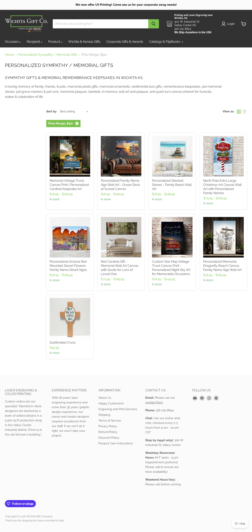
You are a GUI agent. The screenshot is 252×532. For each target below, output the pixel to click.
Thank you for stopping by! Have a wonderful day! (34, 520)
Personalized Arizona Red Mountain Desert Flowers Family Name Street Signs (68, 266)
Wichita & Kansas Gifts (84, 42)
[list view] (244, 111)
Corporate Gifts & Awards (124, 42)
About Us (104, 397)
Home (9, 55)
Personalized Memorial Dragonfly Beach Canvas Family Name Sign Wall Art (222, 266)
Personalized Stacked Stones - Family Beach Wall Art (172, 185)
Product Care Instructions (115, 443)
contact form (154, 402)
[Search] (153, 23)
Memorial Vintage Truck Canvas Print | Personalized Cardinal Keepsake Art (69, 185)
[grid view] (239, 111)
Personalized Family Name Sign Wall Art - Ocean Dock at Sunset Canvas (120, 185)
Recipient (34, 42)
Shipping (104, 415)
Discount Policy (108, 437)
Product (54, 42)
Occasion (12, 42)
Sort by (51, 111)
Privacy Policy (107, 426)
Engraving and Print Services (117, 409)
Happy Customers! (111, 403)
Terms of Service (109, 420)
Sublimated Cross (63, 342)
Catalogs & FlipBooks (165, 42)
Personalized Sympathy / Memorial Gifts (47, 55)
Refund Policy (107, 432)
